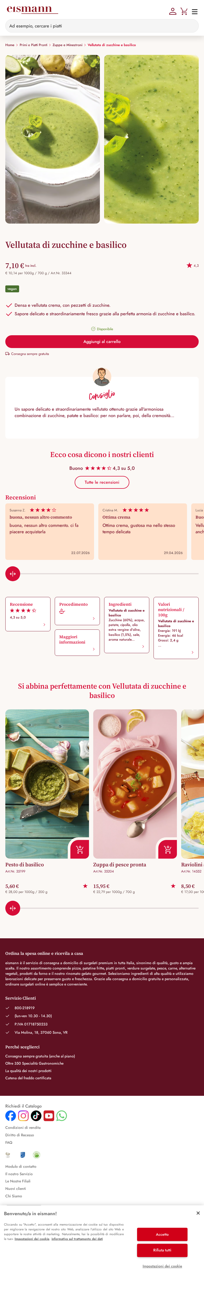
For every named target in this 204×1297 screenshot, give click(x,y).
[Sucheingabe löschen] (191, 25)
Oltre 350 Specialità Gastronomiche (34, 1063)
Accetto (162, 1234)
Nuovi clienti (15, 1188)
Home (9, 45)
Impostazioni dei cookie (32, 1239)
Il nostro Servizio (19, 1174)
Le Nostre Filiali (18, 1181)
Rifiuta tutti (162, 1250)
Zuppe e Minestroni (67, 45)
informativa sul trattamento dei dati (77, 1239)
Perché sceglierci (22, 1046)
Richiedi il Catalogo (23, 1106)
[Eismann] (32, 11)
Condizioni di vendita (23, 1127)
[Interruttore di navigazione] (193, 11)
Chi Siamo (13, 1196)
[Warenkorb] (184, 10)
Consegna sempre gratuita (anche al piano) (40, 1056)
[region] (102, 1251)
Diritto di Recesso (19, 1135)
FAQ (8, 1142)
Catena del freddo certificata (28, 1078)
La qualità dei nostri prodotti (28, 1070)
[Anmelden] (172, 10)
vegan (12, 288)
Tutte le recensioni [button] (102, 482)
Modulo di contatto (20, 1166)
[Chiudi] (198, 1213)
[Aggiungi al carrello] (78, 848)
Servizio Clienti (20, 998)
